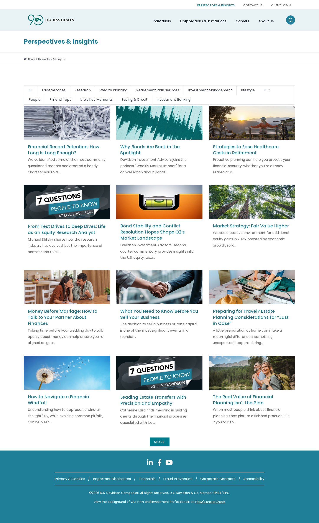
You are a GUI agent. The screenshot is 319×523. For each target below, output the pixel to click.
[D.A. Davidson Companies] (51, 20)
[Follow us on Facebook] (160, 462)
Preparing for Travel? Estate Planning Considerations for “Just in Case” (251, 317)
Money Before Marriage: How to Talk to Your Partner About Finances (62, 317)
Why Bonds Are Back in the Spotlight (150, 150)
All (30, 90)
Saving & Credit (135, 99)
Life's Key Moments (96, 99)
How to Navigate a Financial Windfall (59, 400)
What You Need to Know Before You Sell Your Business (159, 314)
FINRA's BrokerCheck (210, 502)
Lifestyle (248, 90)
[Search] (290, 20)
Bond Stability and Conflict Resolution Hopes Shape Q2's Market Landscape (152, 232)
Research (82, 90)
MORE (159, 442)
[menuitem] (216, 6)
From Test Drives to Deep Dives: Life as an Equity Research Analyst (66, 229)
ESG (267, 90)
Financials (147, 478)
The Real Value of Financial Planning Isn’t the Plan (243, 400)
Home (31, 59)
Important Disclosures (112, 478)
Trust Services (53, 90)
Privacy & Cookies (70, 478)
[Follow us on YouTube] (169, 462)
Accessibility (253, 478)
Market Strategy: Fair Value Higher (251, 226)
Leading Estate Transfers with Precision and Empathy (153, 400)
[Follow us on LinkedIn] (150, 462)
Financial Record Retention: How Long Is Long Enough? (63, 150)
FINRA (217, 493)
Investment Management (210, 90)
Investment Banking (173, 99)
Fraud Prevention (177, 478)
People (35, 99)
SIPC (226, 493)
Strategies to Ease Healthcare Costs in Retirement (246, 150)
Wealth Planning (113, 90)
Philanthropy (60, 99)
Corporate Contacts (217, 478)
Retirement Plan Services (157, 90)
